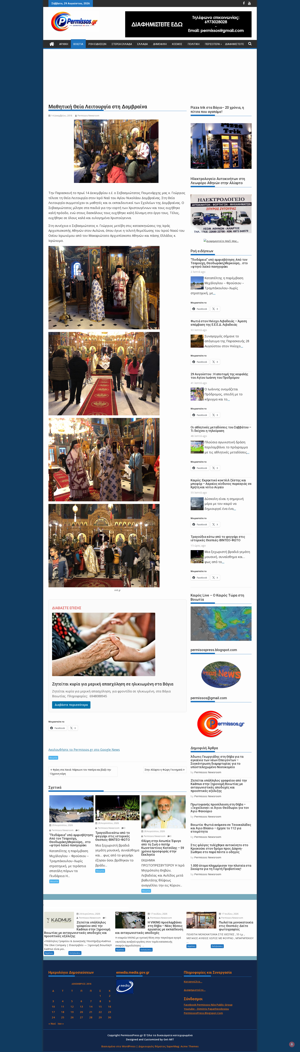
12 (72, 1006)
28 (90, 1017)
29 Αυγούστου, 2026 (62, 825)
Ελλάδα (142, 44)
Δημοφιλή (160, 44)
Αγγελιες (49, 953)
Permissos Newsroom (88, 115)
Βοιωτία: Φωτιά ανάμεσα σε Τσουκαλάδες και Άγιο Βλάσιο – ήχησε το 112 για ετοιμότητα (221, 828)
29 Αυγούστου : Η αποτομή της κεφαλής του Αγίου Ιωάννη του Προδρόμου (219, 375)
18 (62, 1012)
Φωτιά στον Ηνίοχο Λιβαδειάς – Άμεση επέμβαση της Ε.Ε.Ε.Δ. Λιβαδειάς (219, 322)
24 (53, 1017)
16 (109, 1006)
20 (81, 1012)
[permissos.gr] (51, 43)
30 (109, 1017)
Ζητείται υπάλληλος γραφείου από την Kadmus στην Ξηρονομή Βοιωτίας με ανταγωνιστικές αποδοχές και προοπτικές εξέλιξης (219, 785)
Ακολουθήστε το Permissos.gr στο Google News (84, 749)
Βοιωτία (78, 44)
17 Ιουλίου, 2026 (158, 913)
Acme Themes (190, 1046)
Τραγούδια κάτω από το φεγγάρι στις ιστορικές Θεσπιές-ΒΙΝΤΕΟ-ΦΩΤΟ (218, 538)
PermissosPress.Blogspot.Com (203, 1013)
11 (62, 1006)
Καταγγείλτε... (193, 981)
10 (53, 1006)
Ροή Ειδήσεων (97, 44)
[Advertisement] (150, 76)
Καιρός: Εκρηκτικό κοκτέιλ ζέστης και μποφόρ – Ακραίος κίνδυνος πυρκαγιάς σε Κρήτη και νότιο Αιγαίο (221, 483)
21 (90, 1012)
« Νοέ (52, 1023)
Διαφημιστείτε (234, 44)
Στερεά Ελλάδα (122, 44)
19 (72, 1012)
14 (90, 1006)
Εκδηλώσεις (74, 953)
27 (81, 1017)
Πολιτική (193, 44)
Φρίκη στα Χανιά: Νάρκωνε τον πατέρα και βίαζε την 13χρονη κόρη (80, 771)
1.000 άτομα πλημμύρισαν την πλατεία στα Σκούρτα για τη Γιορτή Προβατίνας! (221, 867)
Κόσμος (177, 44)
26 (72, 1017)
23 (109, 1012)
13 (81, 1006)
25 (62, 1017)
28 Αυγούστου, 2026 (108, 823)
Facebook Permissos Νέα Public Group (208, 1004)
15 (100, 1006)
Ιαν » (61, 1023)
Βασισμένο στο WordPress (118, 1046)
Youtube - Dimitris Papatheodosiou (206, 1008)
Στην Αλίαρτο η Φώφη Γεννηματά (163, 769)
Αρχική (63, 44)
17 (53, 1012)
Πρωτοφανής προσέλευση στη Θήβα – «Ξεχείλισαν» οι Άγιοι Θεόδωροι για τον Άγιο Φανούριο (220, 808)
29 (100, 1017)
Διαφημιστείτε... (195, 990)
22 (100, 1012)
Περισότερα (212, 44)
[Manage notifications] (292, 1044)
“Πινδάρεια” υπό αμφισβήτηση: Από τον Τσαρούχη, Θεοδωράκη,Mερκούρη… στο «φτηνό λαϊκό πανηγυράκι (219, 263)
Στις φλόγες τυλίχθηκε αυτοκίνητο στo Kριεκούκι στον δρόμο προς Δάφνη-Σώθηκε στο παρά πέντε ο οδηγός (219, 848)
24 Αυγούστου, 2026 (89, 913)
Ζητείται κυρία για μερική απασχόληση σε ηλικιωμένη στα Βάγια (112, 684)
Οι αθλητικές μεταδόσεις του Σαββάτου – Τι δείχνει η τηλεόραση (221, 429)
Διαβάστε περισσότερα (71, 705)
